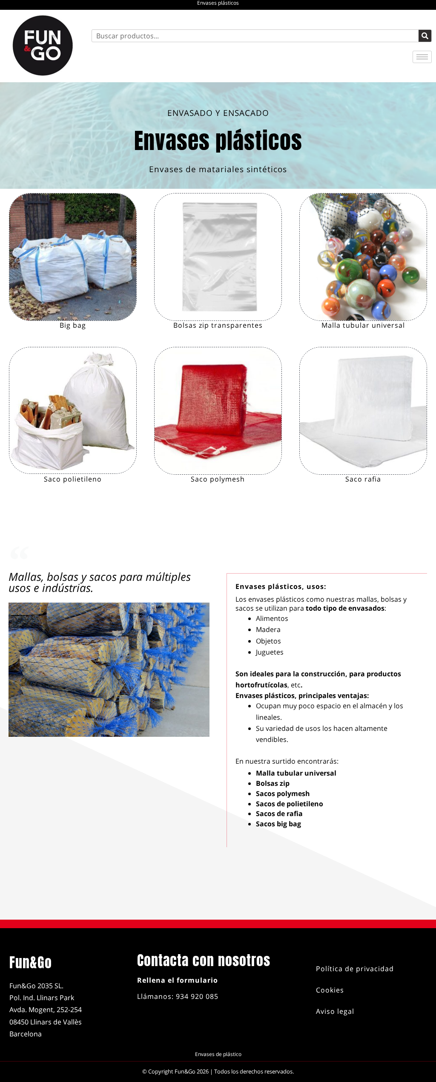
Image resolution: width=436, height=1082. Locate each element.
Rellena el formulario (177, 980)
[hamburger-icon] (422, 57)
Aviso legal (335, 1011)
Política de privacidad (355, 968)
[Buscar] (425, 36)
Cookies (330, 990)
